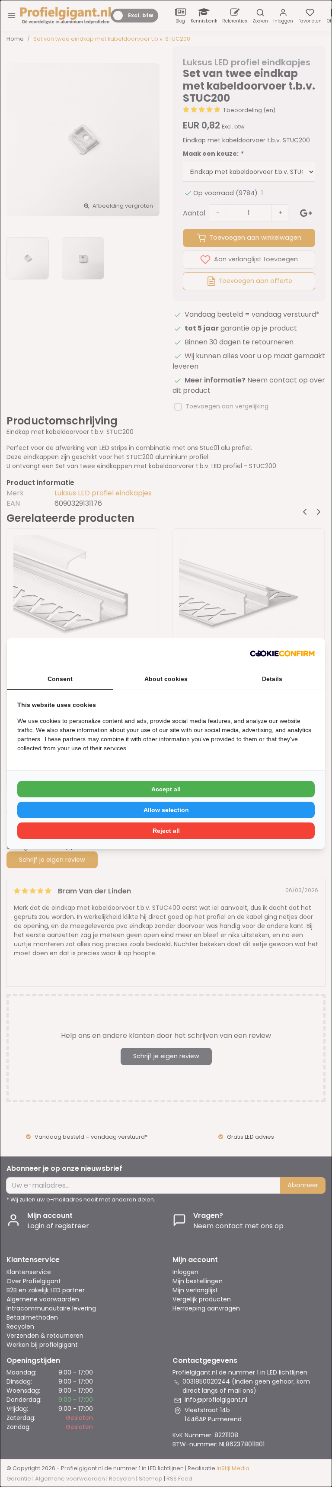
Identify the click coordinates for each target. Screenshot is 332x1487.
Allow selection (166, 809)
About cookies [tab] (166, 678)
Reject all (166, 830)
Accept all (166, 789)
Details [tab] (272, 678)
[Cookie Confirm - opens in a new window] (282, 653)
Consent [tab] (60, 678)
